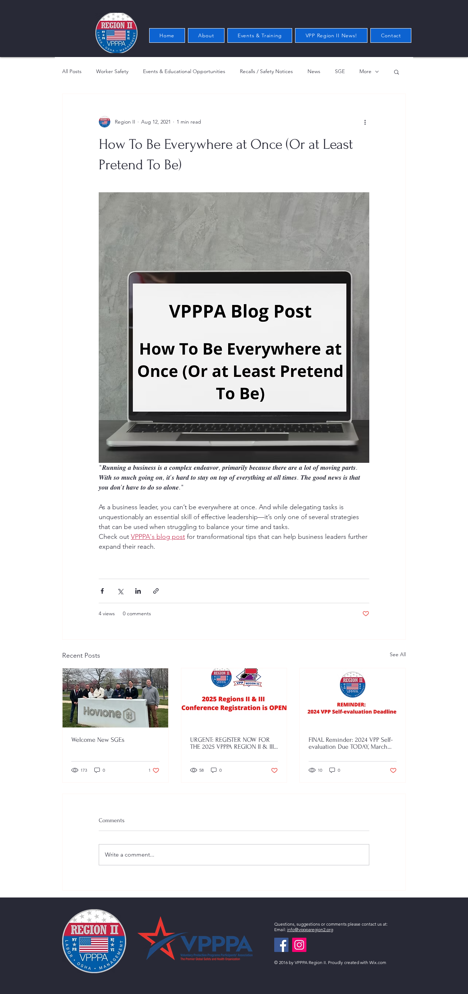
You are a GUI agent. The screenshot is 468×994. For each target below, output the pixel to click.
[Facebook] (281, 945)
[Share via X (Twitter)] (120, 590)
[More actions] (365, 121)
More (365, 71)
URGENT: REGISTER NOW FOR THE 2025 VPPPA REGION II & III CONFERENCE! (232, 743)
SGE (340, 71)
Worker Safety (112, 71)
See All (398, 654)
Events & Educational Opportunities (184, 71)
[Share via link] (155, 590)
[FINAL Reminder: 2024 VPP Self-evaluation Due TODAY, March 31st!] (352, 697)
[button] (396, 72)
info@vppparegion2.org (310, 929)
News (313, 71)
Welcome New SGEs (97, 739)
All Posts (72, 71)
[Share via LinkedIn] (138, 590)
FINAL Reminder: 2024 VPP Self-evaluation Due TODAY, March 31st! (351, 743)
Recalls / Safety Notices (266, 71)
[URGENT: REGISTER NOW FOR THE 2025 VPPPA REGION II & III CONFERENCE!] (234, 697)
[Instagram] (299, 945)
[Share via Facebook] (102, 590)
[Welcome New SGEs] (115, 697)
